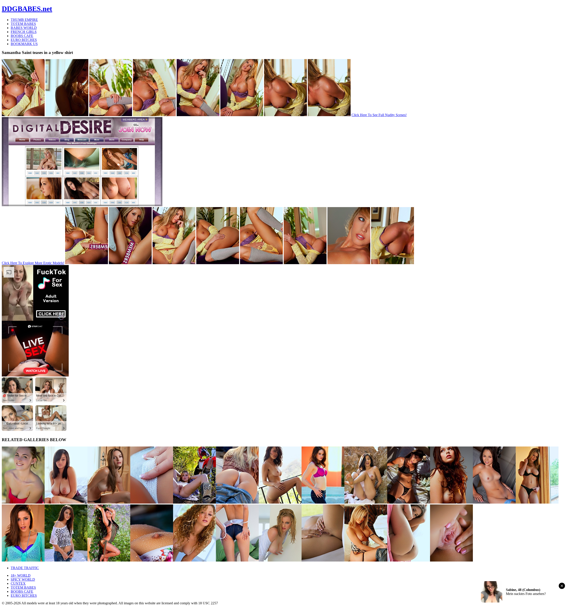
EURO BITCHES (24, 40)
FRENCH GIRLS (24, 32)
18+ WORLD (21, 575)
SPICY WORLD (23, 579)
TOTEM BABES (23, 24)
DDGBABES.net (27, 9)
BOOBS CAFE (22, 36)
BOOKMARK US (24, 44)
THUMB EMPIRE (24, 20)
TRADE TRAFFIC (25, 568)
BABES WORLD (24, 28)
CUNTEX (18, 583)
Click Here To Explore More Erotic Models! (33, 263)
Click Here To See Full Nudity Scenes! (379, 115)
